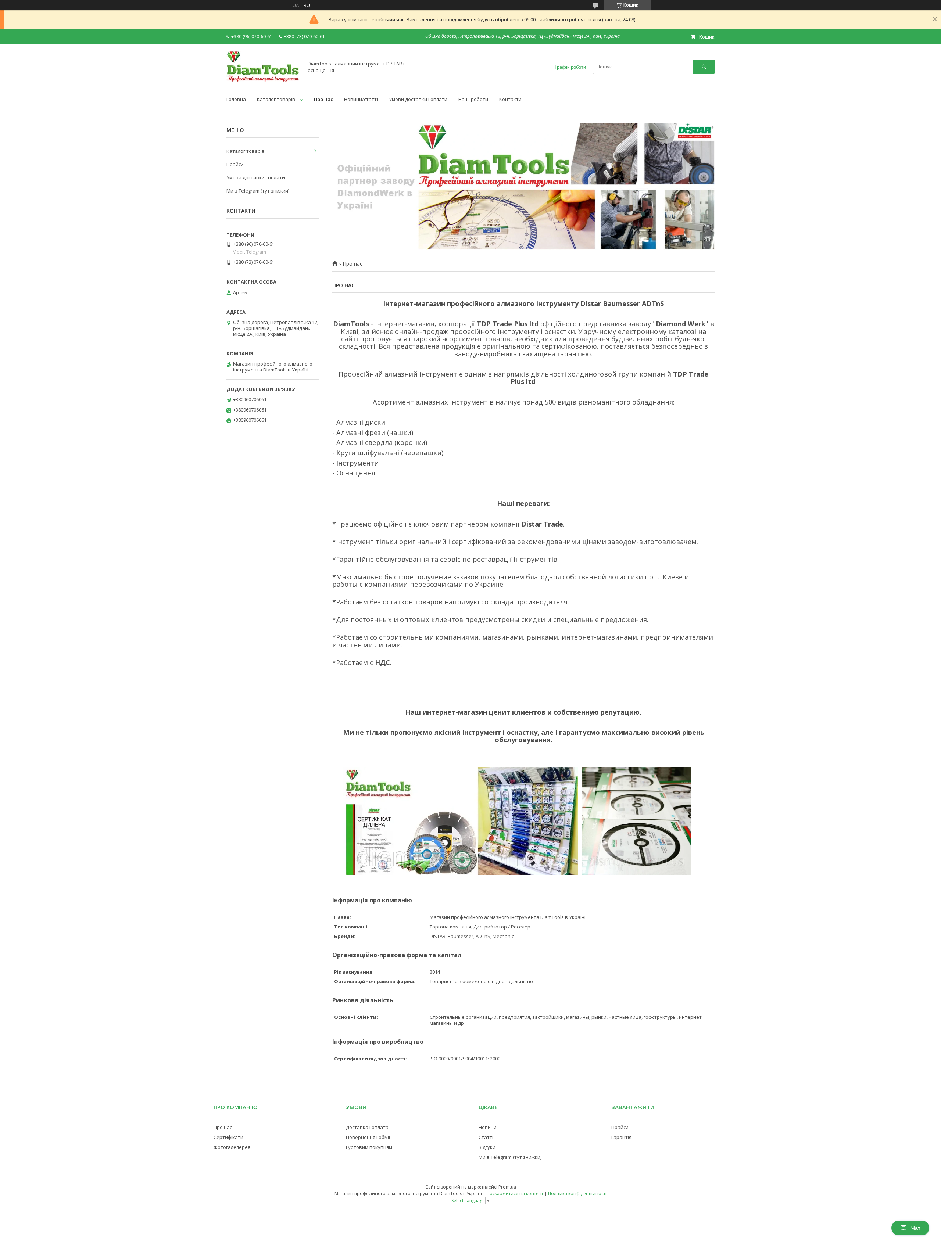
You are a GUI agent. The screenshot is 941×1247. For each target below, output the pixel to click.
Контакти (510, 99)
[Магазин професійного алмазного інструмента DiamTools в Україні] (262, 80)
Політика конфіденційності (577, 1193)
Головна (236, 99)
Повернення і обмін (369, 1137)
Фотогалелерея (232, 1147)
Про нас (323, 99)
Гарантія (621, 1137)
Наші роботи (473, 99)
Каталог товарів (276, 99)
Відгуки (487, 1147)
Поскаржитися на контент (515, 1193)
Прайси (235, 164)
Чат (915, 1228)
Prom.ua (507, 1187)
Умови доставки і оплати (418, 99)
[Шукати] (704, 67)
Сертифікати (228, 1137)
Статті (486, 1137)
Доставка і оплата (367, 1127)
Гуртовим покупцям (369, 1147)
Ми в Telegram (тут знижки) (257, 190)
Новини (488, 1127)
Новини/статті (361, 99)
